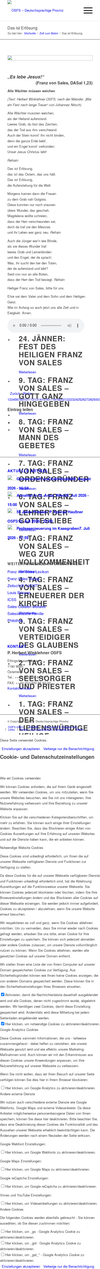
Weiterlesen (27, 371)
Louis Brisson (18, 592)
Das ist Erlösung (22, 28)
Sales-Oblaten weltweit (26, 606)
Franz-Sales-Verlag (23, 578)
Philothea (15, 620)
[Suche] (73, 10)
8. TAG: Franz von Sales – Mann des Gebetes (46, 433)
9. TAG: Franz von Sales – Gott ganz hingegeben (46, 392)
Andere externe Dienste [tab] (17, 1093)
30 (97, 399)
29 (93, 399)
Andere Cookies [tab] (12, 1209)
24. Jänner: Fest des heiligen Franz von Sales (51, 350)
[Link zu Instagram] (89, 721)
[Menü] (85, 10)
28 (90, 399)
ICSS (11, 599)
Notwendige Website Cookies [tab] (21, 847)
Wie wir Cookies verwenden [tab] (20, 778)
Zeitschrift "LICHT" (22, 585)
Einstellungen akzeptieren (21, 748)
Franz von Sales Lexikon (28, 571)
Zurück (15, 393)
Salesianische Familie (25, 613)
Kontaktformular (19, 688)
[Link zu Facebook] (81, 721)
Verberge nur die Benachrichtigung (68, 748)
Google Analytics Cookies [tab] (19, 1029)
